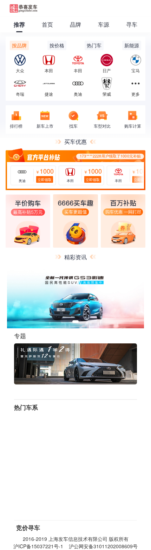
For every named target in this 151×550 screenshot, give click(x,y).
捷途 (49, 93)
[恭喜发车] (23, 8)
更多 (135, 93)
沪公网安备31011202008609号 (103, 546)
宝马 (135, 70)
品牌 (75, 24)
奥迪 (78, 93)
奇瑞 (20, 93)
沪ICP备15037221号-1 (38, 546)
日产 (107, 70)
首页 (47, 24)
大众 (20, 70)
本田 (49, 70)
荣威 (107, 93)
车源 (103, 24)
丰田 (78, 70)
